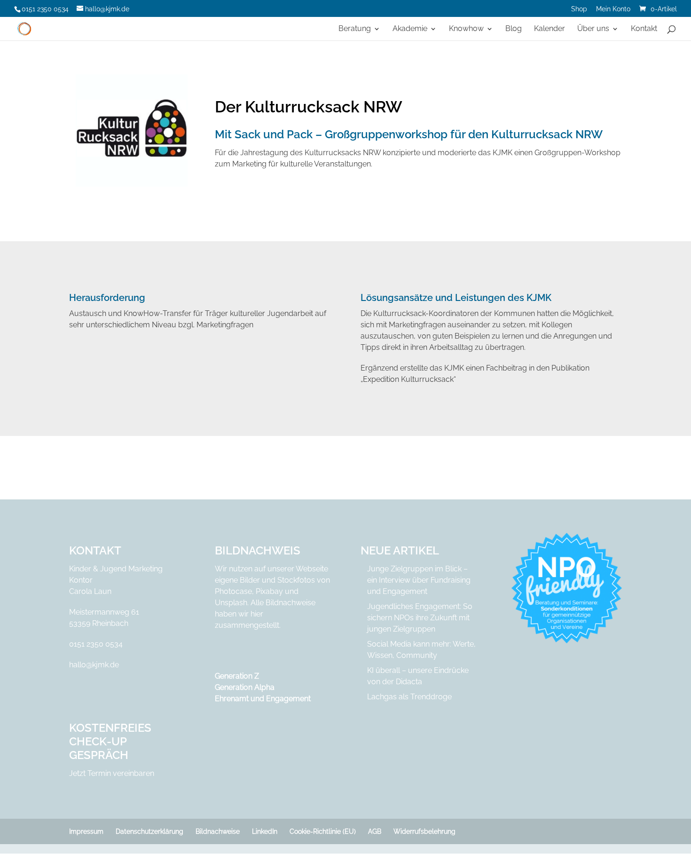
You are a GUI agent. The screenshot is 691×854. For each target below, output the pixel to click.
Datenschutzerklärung (149, 831)
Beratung (354, 29)
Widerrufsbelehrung (424, 831)
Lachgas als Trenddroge (409, 696)
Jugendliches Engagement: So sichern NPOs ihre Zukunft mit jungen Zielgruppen (419, 617)
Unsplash (231, 602)
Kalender (549, 29)
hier (257, 613)
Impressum (86, 831)
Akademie (410, 29)
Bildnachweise (218, 831)
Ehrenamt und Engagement (263, 698)
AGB (374, 831)
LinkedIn (264, 831)
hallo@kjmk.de (94, 664)
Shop (579, 9)
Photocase (233, 591)
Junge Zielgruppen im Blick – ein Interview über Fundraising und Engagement (419, 580)
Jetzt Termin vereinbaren (111, 773)
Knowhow (466, 29)
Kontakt (644, 29)
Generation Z (237, 676)
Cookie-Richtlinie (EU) (323, 831)
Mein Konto (613, 9)
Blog (513, 29)
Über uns (593, 29)
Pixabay (269, 591)
